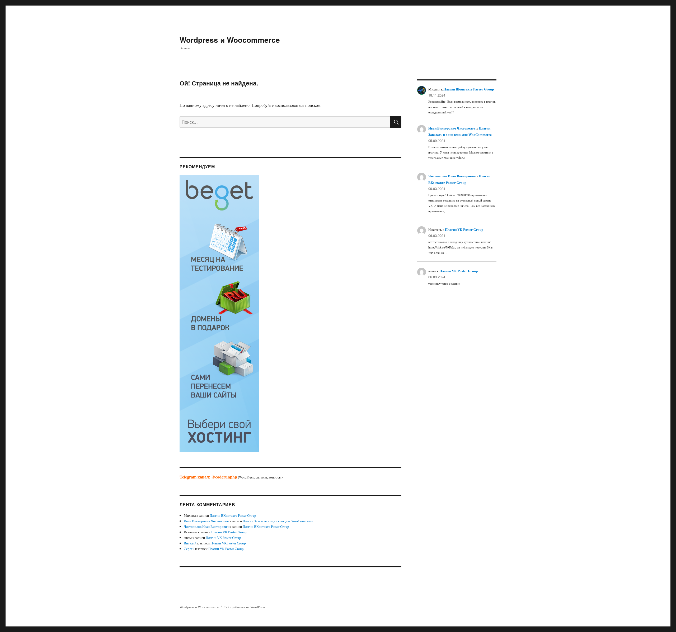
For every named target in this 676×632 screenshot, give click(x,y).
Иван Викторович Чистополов (206, 521)
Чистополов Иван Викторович (206, 526)
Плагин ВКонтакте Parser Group (233, 515)
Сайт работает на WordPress (244, 607)
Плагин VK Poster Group (229, 532)
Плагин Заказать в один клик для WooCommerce (278, 521)
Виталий (190, 543)
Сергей (189, 548)
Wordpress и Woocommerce (230, 39)
